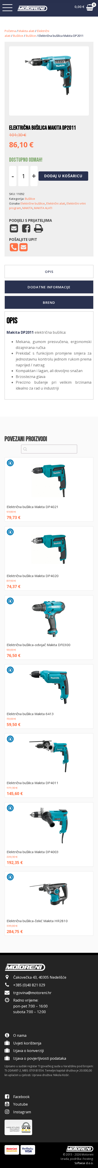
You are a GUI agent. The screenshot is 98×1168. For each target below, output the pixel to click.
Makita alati (26, 31)
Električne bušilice (33, 203)
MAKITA (27, 208)
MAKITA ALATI (43, 208)
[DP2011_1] (49, 101)
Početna (10, 31)
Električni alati (55, 203)
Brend (49, 302)
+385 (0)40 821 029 (29, 985)
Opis (49, 271)
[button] (84, 8)
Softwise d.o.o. (84, 1163)
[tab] (49, 271)
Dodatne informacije (49, 287)
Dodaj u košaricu (63, 175)
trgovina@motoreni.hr (32, 992)
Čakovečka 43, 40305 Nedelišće (39, 977)
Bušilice (18, 36)
